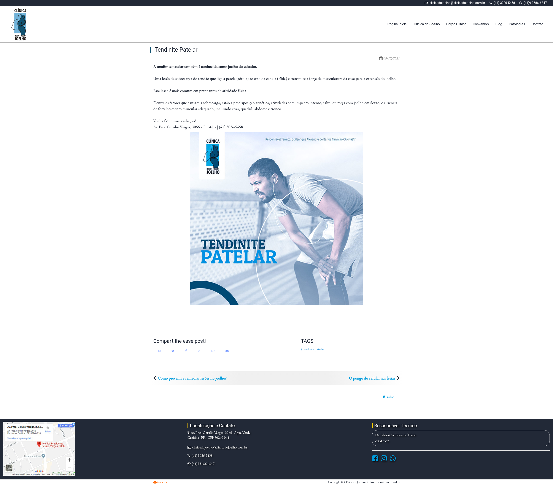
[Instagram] (384, 459)
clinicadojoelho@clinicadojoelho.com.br (457, 3)
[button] (388, 396)
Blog (498, 24)
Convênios (481, 24)
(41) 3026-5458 (504, 3)
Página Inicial (397, 24)
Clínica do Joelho (427, 24)
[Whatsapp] (393, 459)
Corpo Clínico (456, 24)
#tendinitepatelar (312, 349)
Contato (537, 24)
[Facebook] (375, 459)
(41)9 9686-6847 (535, 3)
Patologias (517, 24)
